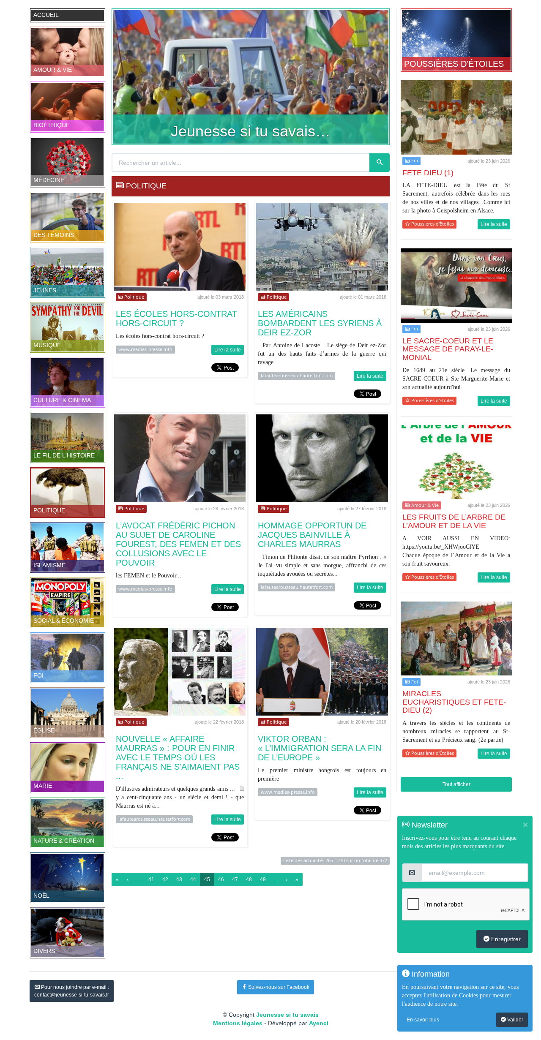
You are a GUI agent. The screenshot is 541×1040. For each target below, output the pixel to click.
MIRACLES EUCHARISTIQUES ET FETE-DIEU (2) (454, 702)
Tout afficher (456, 784)
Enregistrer (505, 939)
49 (263, 879)
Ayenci (318, 1023)
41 (151, 879)
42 (165, 879)
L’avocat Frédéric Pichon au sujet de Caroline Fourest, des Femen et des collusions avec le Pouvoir (178, 544)
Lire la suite (227, 350)
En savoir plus (423, 1020)
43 (179, 879)
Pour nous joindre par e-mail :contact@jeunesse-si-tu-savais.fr (71, 991)
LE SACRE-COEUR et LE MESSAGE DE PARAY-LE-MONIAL (447, 349)
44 (193, 879)
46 (221, 879)
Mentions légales (237, 1023)
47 (235, 879)
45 (207, 879)
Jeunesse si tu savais (287, 1014)
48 (249, 879)
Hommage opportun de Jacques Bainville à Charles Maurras (312, 535)
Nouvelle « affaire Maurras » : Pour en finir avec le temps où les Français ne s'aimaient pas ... (178, 757)
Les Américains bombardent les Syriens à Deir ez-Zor (320, 323)
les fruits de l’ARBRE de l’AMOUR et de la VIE (453, 521)
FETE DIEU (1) (428, 173)
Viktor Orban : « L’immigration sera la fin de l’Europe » (319, 748)
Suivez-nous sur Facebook (278, 987)
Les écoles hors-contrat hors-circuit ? (176, 318)
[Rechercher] (379, 162)
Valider (514, 1020)
